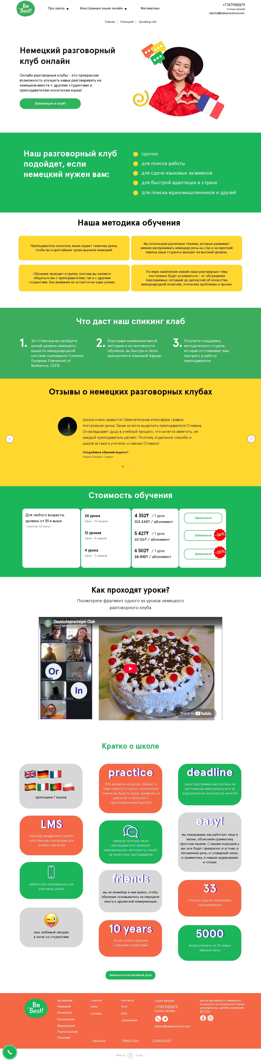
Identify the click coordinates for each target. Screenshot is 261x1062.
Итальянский (65, 1019)
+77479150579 (234, 5)
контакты (127, 1000)
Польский (63, 1037)
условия (96, 1013)
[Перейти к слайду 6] (138, 466)
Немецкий (127, 21)
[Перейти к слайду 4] (132, 466)
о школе (96, 1000)
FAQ (124, 1013)
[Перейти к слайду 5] (135, 466)
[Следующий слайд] (251, 439)
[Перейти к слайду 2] (125, 466)
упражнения (129, 1020)
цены (94, 1006)
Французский (66, 1025)
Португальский (67, 1031)
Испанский (64, 1012)
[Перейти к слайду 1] (122, 466)
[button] (50, 103)
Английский (64, 1000)
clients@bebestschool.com (227, 13)
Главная (110, 21)
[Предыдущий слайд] (10, 439)
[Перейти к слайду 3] (129, 466)
